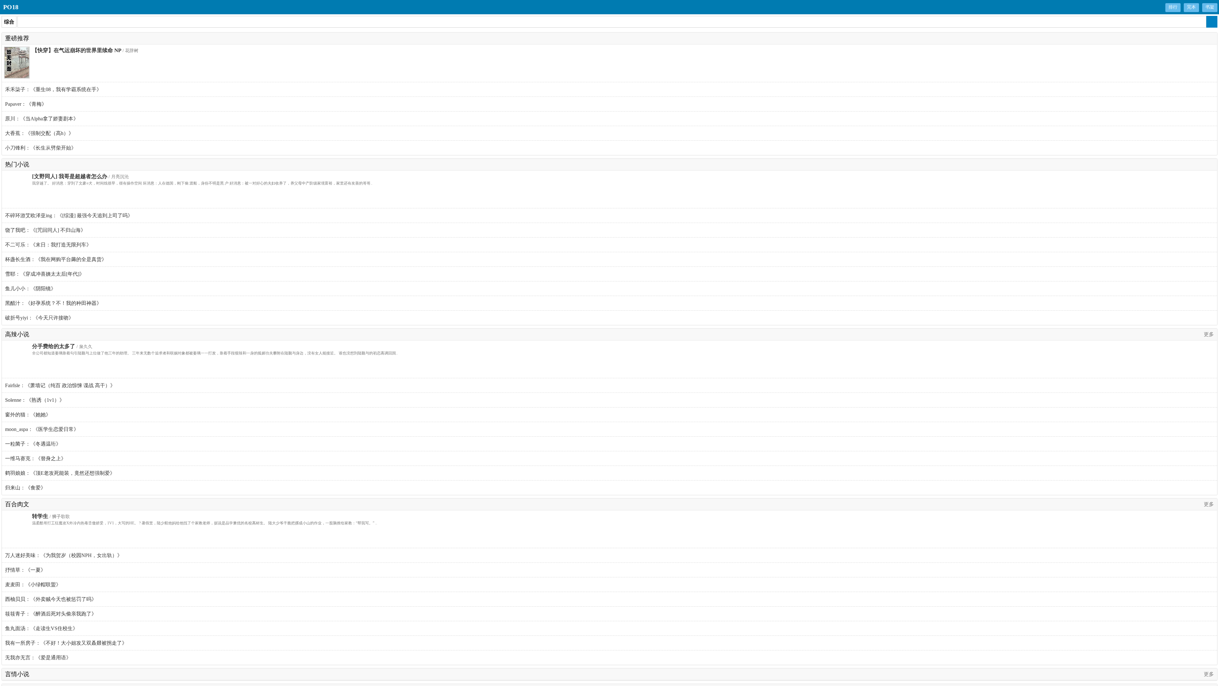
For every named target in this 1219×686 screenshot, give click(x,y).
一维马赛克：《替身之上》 (35, 458)
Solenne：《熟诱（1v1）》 (34, 400)
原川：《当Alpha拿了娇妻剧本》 (41, 118)
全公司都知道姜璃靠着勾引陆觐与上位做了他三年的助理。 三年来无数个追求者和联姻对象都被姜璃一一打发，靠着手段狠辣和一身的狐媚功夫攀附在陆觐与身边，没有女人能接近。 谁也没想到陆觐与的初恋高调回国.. (215, 353)
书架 (1209, 7)
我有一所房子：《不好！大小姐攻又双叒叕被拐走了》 (66, 643)
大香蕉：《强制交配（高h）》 (39, 133)
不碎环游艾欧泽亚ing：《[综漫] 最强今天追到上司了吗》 (69, 215)
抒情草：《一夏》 (25, 570)
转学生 (40, 516)
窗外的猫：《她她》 (28, 414)
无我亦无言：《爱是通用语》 (38, 657)
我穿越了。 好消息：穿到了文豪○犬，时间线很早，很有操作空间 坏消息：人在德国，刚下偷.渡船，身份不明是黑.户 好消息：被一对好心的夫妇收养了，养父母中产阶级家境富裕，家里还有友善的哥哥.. (202, 183)
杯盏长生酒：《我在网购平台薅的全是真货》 (56, 259)
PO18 (10, 6)
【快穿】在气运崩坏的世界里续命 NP (76, 50)
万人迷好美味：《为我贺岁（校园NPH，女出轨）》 (63, 555)
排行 (1173, 7)
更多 (1209, 334)
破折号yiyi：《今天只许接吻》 (39, 317)
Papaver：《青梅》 (26, 104)
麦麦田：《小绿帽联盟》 (33, 584)
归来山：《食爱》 (25, 487)
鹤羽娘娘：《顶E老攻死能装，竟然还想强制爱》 (60, 473)
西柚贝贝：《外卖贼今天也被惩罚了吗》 (51, 599)
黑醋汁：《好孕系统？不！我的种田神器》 (53, 303)
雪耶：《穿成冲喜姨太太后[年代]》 (44, 274)
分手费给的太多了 (53, 346)
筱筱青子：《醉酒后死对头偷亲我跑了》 (51, 613)
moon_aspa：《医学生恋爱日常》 (42, 429)
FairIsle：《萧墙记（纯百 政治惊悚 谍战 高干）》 (60, 385)
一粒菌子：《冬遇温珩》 (33, 444)
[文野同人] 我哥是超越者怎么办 (69, 176)
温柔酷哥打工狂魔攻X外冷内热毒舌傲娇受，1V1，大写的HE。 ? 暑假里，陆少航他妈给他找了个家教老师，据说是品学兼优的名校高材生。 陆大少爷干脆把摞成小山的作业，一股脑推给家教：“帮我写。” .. (204, 523)
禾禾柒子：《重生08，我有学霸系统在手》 (53, 89)
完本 (1191, 7)
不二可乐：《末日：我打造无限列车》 (48, 244)
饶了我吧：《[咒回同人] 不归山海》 (45, 230)
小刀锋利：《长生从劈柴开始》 (40, 148)
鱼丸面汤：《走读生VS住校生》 (41, 628)
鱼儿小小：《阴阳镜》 (30, 288)
